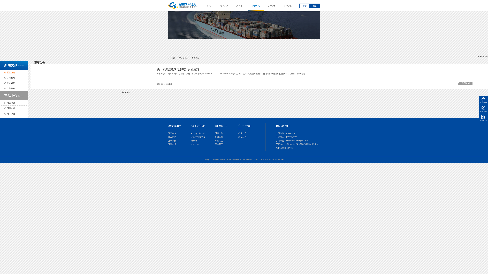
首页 (209, 6)
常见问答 (11, 83)
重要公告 (195, 58)
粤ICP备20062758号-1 (250, 159)
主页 (179, 58)
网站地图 (264, 159)
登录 (304, 6)
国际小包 (11, 114)
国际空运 (172, 144)
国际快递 (11, 103)
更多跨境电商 (482, 56)
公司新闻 (11, 78)
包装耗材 (195, 141)
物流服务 (224, 6)
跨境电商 (240, 6)
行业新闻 (11, 88)
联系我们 (288, 6)
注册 (315, 6)
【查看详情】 (465, 83)
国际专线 (11, 108)
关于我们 (272, 6)
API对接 (195, 144)
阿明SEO (281, 159)
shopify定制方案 (198, 133)
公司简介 (242, 133)
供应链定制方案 (198, 137)
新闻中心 (256, 6)
